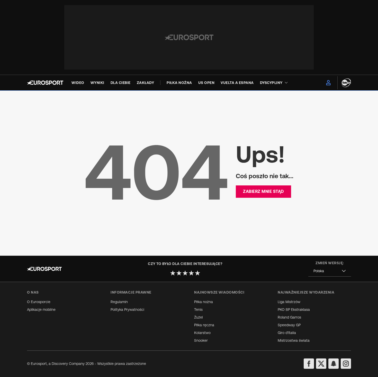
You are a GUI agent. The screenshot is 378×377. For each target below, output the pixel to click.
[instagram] (346, 363)
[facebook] (309, 363)
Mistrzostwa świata (294, 340)
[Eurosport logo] (45, 82)
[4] (191, 273)
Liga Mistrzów (289, 302)
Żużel (198, 317)
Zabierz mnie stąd (263, 191)
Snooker (201, 340)
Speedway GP (289, 325)
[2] (179, 273)
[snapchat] (333, 363)
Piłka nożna (203, 302)
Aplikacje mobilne (41, 309)
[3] (185, 273)
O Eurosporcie (38, 302)
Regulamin (119, 302)
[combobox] (329, 271)
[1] (173, 273)
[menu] (328, 82)
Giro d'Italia (287, 333)
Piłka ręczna (204, 325)
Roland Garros (289, 317)
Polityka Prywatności (127, 309)
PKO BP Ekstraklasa (294, 309)
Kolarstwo (202, 333)
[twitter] (321, 363)
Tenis (198, 309)
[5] (197, 273)
